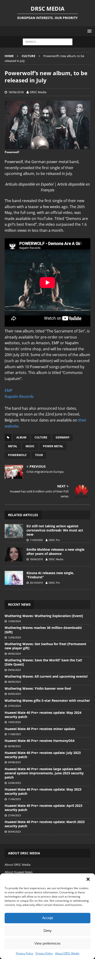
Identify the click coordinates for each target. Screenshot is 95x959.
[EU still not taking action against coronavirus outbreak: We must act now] (14, 531)
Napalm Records (19, 396)
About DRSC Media (67, 953)
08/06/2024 (14, 681)
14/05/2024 (14, 722)
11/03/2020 (36, 540)
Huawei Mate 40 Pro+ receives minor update (40, 729)
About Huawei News (19, 872)
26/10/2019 (36, 582)
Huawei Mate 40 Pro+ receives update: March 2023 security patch (45, 824)
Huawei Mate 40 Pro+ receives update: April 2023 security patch (43, 807)
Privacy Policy (24, 953)
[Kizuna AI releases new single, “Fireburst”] (14, 578)
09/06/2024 (14, 653)
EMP (8, 390)
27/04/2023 (14, 815)
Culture (41, 437)
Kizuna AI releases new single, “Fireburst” (50, 575)
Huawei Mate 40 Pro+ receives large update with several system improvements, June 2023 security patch (44, 773)
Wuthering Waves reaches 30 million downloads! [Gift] (43, 629)
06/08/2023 (14, 746)
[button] (88, 879)
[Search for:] (47, 41)
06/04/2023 (14, 831)
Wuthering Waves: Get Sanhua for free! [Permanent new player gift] (45, 646)
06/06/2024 (14, 693)
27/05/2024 (14, 706)
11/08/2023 (14, 734)
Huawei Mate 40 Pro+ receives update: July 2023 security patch (43, 754)
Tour (39, 455)
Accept (47, 918)
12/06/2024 (14, 621)
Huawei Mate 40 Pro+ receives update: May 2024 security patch (43, 714)
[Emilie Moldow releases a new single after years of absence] (14, 554)
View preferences (47, 943)
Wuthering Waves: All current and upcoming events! (46, 676)
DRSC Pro (54, 540)
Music (30, 446)
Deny (48, 931)
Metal (12, 446)
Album (21, 437)
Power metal (53, 446)
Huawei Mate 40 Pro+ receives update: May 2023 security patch (43, 791)
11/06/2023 (14, 799)
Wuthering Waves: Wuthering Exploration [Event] (44, 616)
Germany (62, 437)
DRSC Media (38, 92)
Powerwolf (17, 455)
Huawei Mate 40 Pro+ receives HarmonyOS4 (39, 740)
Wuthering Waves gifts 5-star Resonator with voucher (47, 700)
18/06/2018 (16, 92)
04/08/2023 (14, 762)
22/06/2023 (14, 783)
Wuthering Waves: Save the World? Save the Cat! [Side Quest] (43, 662)
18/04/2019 (36, 559)
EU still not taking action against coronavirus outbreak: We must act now (55, 530)
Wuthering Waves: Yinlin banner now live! (38, 688)
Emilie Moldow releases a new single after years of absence (55, 551)
